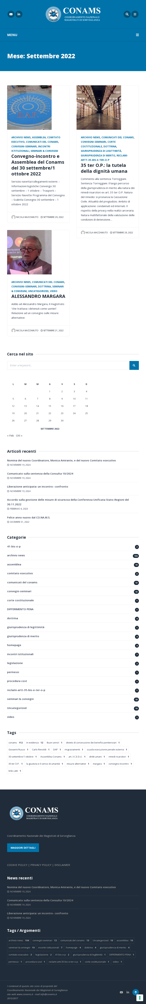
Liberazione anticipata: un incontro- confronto (37, 486)
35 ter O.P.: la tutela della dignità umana (104, 168)
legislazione (15, 663)
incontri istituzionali (20, 654)
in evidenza (34, 742)
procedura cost (17, 681)
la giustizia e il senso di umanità (44, 763)
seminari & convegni (44, 150)
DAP (57, 749)
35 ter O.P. (16, 763)
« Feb (10, 435)
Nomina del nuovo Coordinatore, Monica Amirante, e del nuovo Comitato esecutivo (61, 460)
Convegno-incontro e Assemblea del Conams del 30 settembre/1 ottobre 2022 (37, 165)
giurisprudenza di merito (98, 155)
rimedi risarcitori (119, 756)
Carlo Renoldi (40, 749)
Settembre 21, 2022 (53, 330)
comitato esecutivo (20, 573)
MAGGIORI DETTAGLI (23, 847)
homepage (14, 645)
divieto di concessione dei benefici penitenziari (93, 742)
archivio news (21, 137)
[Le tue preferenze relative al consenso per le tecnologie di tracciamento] (139, 997)
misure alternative (78, 763)
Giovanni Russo (18, 749)
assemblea (39, 137)
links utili (15, 770)
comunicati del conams (42, 141)
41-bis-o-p (14, 546)
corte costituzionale (20, 600)
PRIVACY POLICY (40, 865)
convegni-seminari (24, 146)
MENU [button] (12, 35)
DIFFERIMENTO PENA (20, 609)
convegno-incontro (120, 763)
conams (16, 742)
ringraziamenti (74, 749)
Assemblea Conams (52, 756)
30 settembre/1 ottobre (23, 756)
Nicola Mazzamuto (27, 217)
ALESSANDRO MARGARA (38, 296)
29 (50, 420)
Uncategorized (38, 291)
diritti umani (97, 756)
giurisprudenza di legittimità (101, 150)
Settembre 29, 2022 (53, 217)
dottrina (44, 286)
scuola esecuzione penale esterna (107, 749)
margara (99, 763)
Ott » (19, 435)
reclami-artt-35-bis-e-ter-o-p (26, 690)
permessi (13, 672)
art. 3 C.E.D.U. (77, 756)
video (53, 291)
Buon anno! (54, 742)
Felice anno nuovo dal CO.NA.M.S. (28, 517)
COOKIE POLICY (17, 865)
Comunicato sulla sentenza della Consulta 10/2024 (40, 473)
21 (37, 413)
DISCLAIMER (62, 865)
